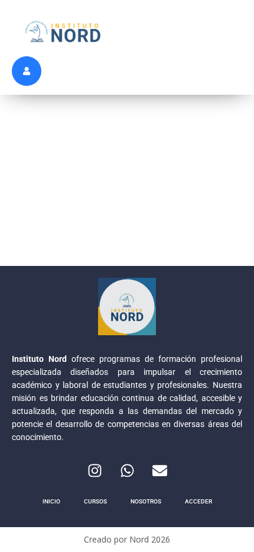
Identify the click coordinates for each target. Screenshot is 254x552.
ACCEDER (198, 501)
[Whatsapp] (127, 470)
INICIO (51, 501)
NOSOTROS (146, 501)
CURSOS (95, 501)
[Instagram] (94, 470)
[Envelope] (159, 470)
